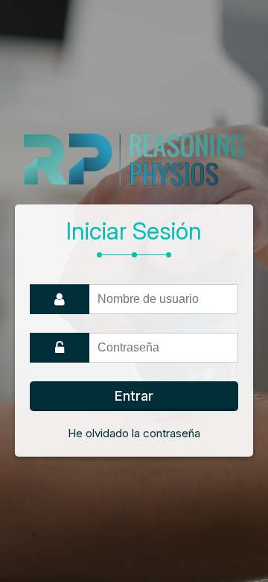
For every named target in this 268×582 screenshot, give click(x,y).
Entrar (134, 396)
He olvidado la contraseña (134, 433)
